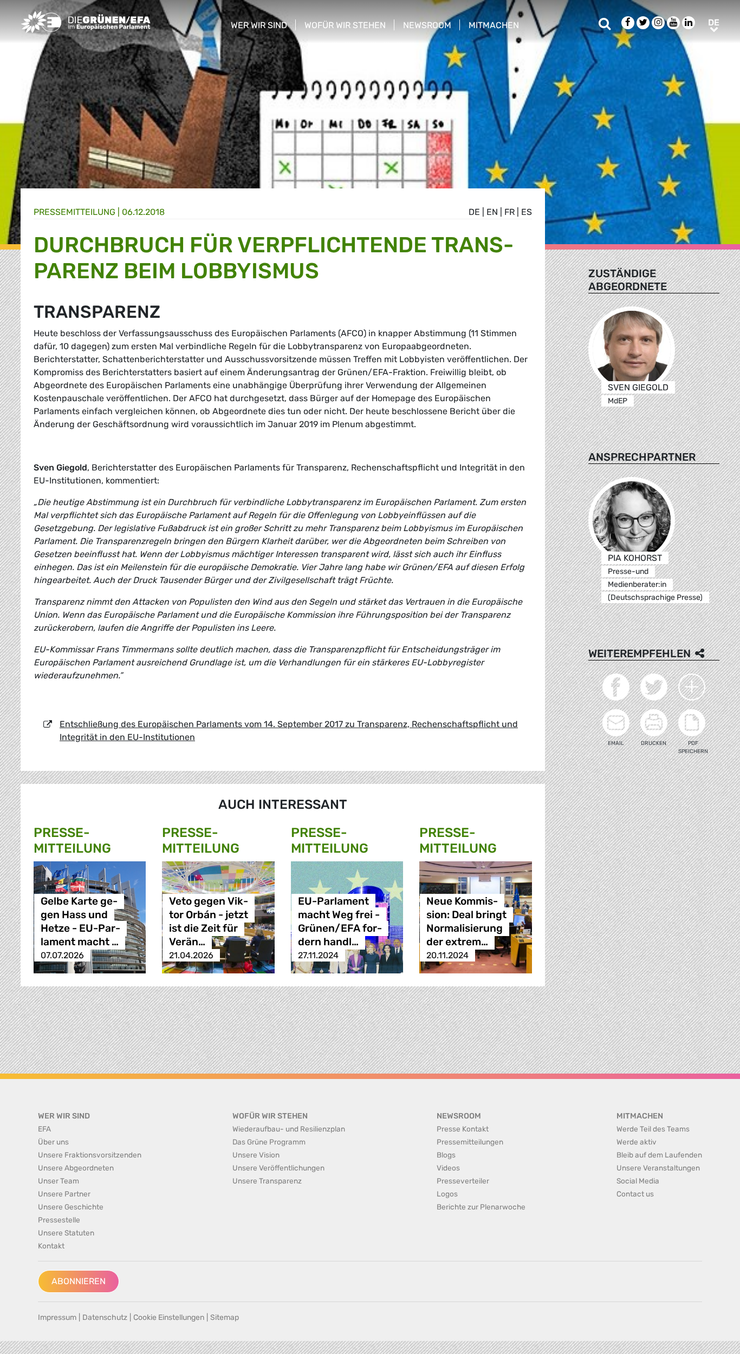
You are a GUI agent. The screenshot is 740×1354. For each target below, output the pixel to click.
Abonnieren (78, 1281)
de (474, 212)
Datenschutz (104, 1317)
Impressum (57, 1317)
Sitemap (224, 1317)
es (526, 212)
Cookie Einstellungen (168, 1317)
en (492, 212)
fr (509, 212)
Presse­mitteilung (74, 212)
